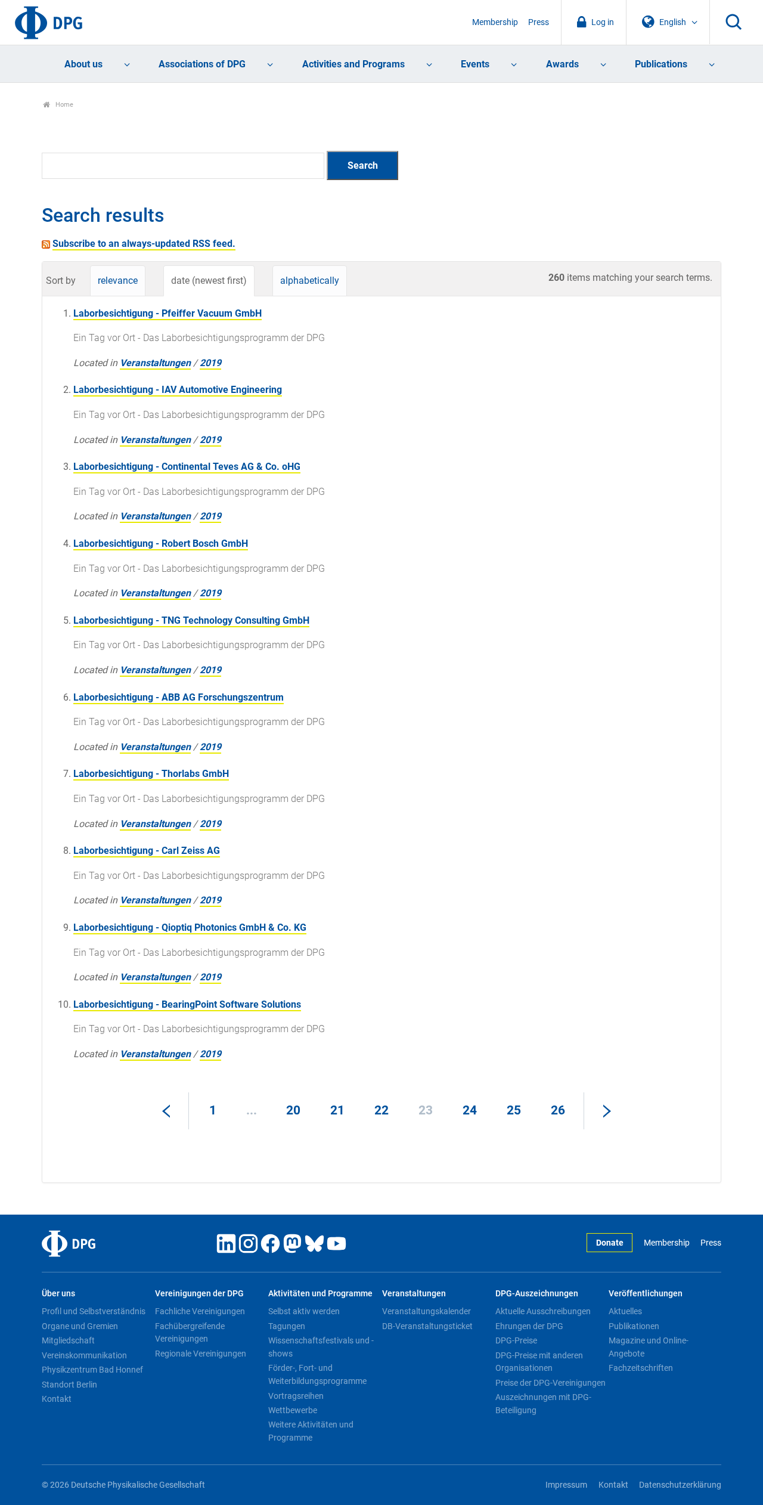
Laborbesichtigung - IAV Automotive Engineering (177, 389)
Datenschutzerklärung (680, 1485)
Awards (562, 64)
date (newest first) (209, 280)
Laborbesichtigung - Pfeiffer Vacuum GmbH (167, 313)
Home (63, 105)
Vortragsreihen (296, 1396)
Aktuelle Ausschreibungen (543, 1311)
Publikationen (634, 1326)
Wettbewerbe (292, 1410)
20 (293, 1110)
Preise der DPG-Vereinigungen (550, 1383)
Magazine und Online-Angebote (648, 1347)
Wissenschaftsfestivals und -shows (321, 1347)
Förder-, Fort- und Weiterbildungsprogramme (317, 1374)
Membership (495, 22)
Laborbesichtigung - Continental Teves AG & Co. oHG (186, 466)
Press (538, 22)
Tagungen (286, 1326)
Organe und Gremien (80, 1326)
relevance (118, 280)
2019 (210, 362)
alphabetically (309, 280)
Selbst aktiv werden (304, 1311)
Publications (661, 64)
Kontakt (57, 1399)
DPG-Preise (516, 1340)
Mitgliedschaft (68, 1340)
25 (514, 1110)
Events (475, 64)
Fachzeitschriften (641, 1368)
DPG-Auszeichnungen (536, 1294)
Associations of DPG (202, 64)
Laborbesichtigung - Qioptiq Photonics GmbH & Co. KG (189, 927)
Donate (610, 1243)
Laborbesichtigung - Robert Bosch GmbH (160, 543)
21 (337, 1110)
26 (558, 1110)
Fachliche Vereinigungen (200, 1311)
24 (470, 1110)
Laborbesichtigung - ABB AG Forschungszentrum (178, 697)
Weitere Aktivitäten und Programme (310, 1431)
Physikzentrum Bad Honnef (92, 1369)
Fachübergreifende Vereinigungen (190, 1332)
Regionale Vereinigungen (200, 1353)
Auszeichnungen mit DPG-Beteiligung (543, 1403)
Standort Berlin (69, 1384)
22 (381, 1110)
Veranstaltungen (155, 362)
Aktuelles (625, 1311)
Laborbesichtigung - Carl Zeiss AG (146, 850)
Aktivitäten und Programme (320, 1294)
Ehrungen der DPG (529, 1326)
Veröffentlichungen (646, 1294)
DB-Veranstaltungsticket (427, 1326)
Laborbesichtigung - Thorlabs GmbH (151, 773)
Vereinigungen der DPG (199, 1294)
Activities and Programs (353, 64)
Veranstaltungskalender (426, 1311)
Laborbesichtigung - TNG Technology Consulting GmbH (191, 620)
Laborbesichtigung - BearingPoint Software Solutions (187, 1004)
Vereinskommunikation (84, 1355)
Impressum (566, 1485)
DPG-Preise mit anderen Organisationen (539, 1362)
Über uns (58, 1294)
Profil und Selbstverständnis (93, 1311)
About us (83, 64)
